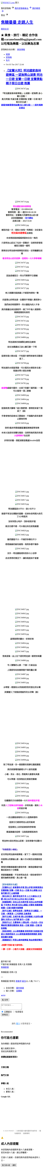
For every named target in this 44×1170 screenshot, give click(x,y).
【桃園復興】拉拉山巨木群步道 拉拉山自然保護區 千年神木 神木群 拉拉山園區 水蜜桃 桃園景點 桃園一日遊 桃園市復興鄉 (22, 905)
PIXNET (11, 1131)
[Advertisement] (22, 133)
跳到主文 (5, 29)
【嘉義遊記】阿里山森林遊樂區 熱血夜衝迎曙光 (22, 940)
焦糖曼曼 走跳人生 (17, 22)
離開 (14, 1165)
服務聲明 (26, 1133)
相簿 (8, 54)
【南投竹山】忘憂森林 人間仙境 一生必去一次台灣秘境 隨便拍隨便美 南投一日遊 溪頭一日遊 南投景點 (22, 925)
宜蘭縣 (19, 991)
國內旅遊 (20, 988)
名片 (8, 60)
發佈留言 (5, 1015)
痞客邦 (19, 981)
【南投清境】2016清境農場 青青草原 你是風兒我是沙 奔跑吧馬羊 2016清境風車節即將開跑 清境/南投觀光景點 (22, 934)
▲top (3, 995)
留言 (24, 981)
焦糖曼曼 (5, 967)
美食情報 (21, 50)
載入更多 (5, 1000)
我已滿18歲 (6, 1165)
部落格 (9, 57)
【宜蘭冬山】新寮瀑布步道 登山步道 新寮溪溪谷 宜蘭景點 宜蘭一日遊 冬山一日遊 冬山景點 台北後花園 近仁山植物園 (22, 890)
